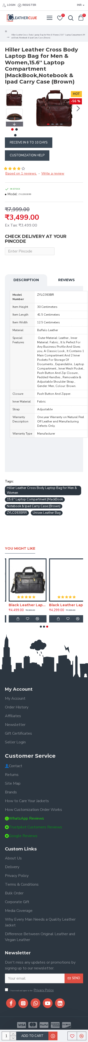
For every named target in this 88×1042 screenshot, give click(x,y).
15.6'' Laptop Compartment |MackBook (35, 499)
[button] (31, 108)
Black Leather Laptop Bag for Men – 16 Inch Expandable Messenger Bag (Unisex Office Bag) (64, 605)
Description (26, 280)
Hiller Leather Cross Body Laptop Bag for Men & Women (42, 490)
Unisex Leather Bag (47, 513)
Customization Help (27, 155)
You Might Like (20, 548)
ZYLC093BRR (17, 513)
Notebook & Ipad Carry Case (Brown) (33, 506)
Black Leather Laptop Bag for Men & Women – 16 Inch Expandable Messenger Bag (24, 605)
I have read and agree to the (32, 990)
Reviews (66, 280)
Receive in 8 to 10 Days (28, 142)
